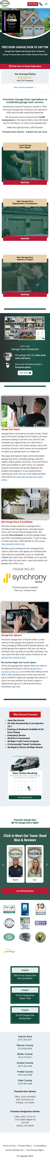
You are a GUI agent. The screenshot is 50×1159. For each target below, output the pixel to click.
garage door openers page (13, 657)
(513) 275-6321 (25, 1057)
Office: (25, 1097)
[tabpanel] (15, 864)
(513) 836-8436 (25, 1048)
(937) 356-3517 (25, 1039)
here (21, 563)
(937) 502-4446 (25, 1066)
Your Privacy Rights (35, 1150)
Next (47, 865)
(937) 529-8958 (25, 1075)
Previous (3, 865)
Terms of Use (9, 1145)
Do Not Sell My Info (14, 1150)
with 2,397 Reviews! (25, 80)
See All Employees (25, 891)
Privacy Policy (24, 1145)
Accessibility (40, 1145)
